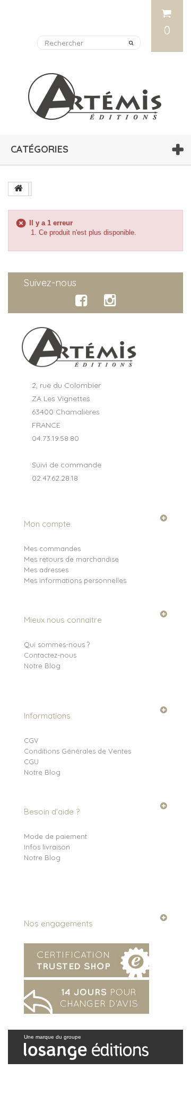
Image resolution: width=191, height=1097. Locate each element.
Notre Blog (42, 665)
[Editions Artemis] (95, 92)
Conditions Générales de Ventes (77, 751)
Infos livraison (47, 847)
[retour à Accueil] (18, 189)
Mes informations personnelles (75, 580)
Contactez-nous (50, 655)
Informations (47, 716)
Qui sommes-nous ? (57, 644)
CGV (31, 740)
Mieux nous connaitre (63, 620)
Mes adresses (46, 569)
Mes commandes (52, 548)
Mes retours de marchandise (71, 559)
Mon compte (47, 524)
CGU (31, 761)
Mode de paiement (55, 836)
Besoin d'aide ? (52, 812)
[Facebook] (83, 300)
